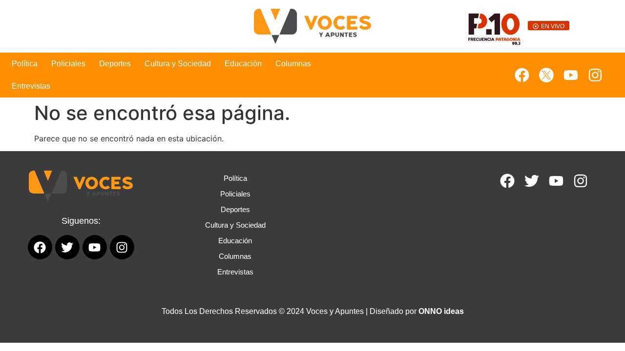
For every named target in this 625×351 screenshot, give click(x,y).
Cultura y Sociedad (178, 63)
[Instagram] (595, 75)
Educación (243, 63)
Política (25, 63)
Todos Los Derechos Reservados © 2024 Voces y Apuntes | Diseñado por (313, 311)
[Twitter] (531, 181)
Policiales (68, 63)
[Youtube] (571, 75)
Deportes (115, 63)
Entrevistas (31, 86)
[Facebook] (522, 75)
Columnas (293, 63)
